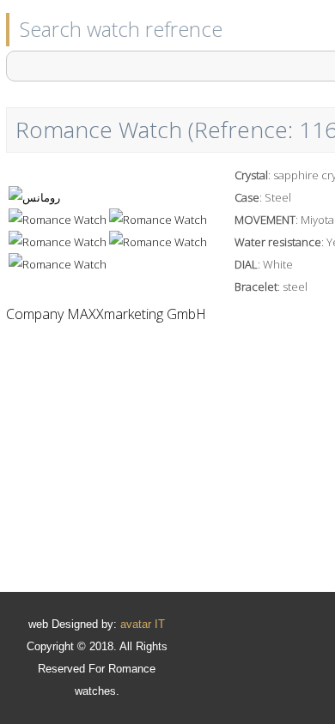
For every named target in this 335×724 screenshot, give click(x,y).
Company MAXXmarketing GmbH (106, 314)
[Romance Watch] (34, 197)
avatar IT (142, 624)
